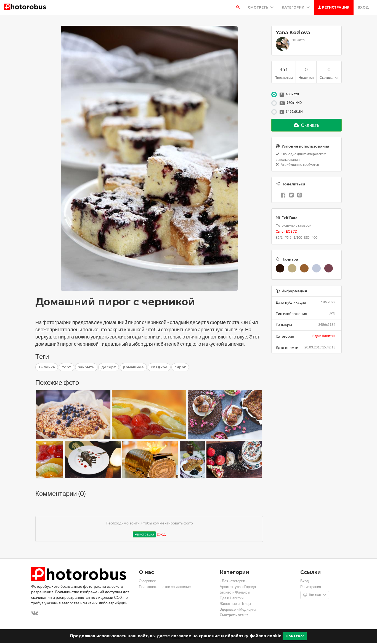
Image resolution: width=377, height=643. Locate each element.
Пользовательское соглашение (165, 587)
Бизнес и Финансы (235, 592)
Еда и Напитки (323, 336)
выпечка (46, 367)
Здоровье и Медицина (238, 609)
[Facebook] (283, 195)
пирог (180, 367)
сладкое (159, 367)
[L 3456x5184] (274, 112)
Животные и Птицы (235, 604)
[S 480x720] (274, 94)
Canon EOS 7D (286, 231)
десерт (108, 367)
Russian (315, 595)
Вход (363, 7)
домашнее (133, 367)
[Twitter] (291, 195)
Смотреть (258, 7)
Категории (293, 7)
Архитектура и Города (238, 587)
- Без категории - (233, 581)
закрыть (86, 367)
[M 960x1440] (274, 103)
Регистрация (335, 7)
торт (66, 367)
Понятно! (295, 636)
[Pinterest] (299, 195)
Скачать (309, 125)
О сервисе (147, 581)
